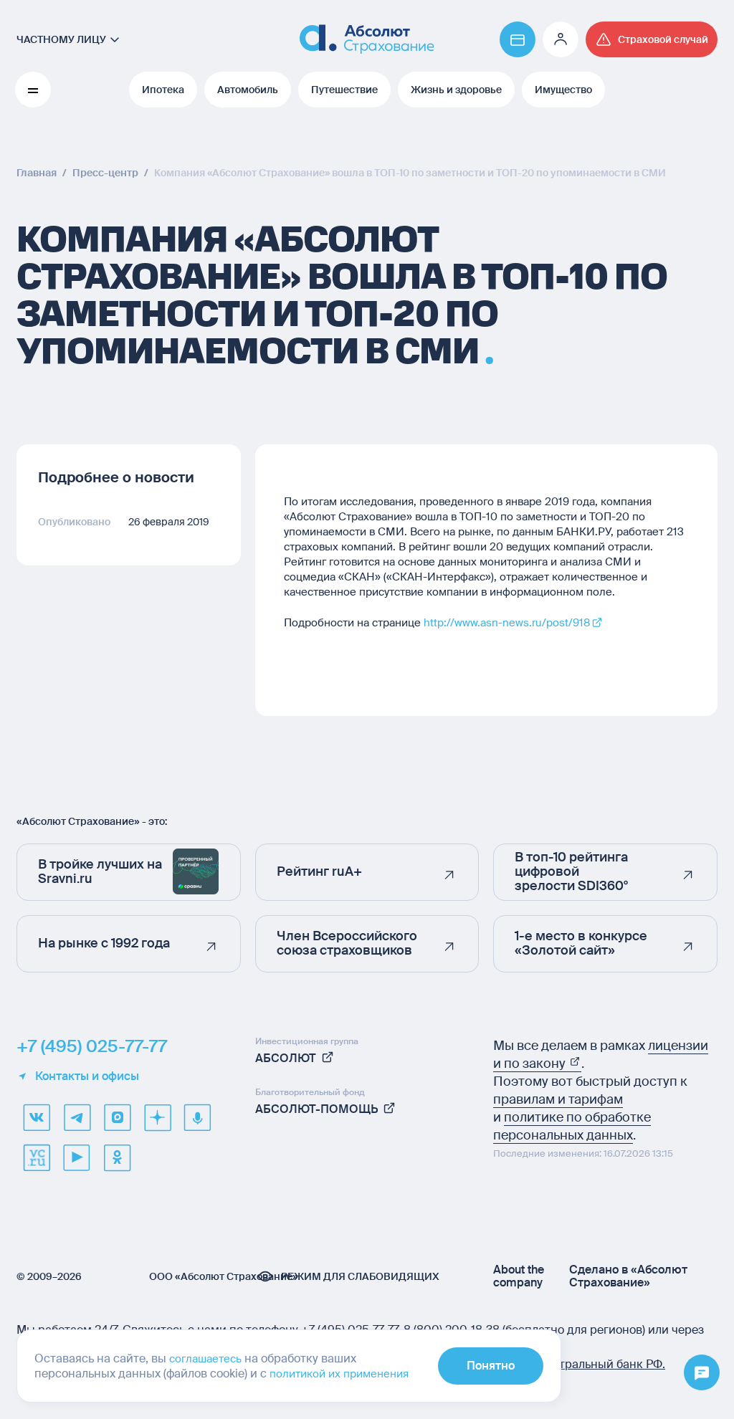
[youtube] (77, 1157)
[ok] (117, 1157)
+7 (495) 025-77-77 (91, 1046)
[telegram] (77, 1117)
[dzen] (157, 1117)
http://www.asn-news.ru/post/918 (507, 623)
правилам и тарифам (558, 1099)
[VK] (36, 1117)
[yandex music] (197, 1117)
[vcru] (36, 1157)
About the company (518, 1276)
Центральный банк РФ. (601, 1364)
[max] (117, 1117)
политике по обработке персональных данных (572, 1126)
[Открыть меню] (702, 1373)
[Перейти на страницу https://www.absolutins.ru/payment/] (517, 39)
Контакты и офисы (87, 1076)
